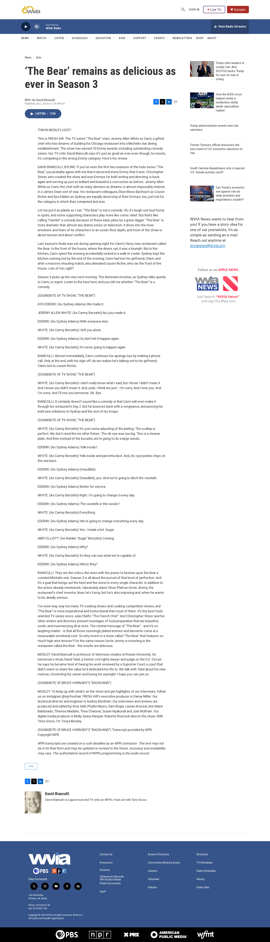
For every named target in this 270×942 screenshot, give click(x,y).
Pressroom (106, 862)
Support (139, 38)
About (212, 38)
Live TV (215, 9)
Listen (59, 38)
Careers (152, 871)
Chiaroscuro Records (112, 876)
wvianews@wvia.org (207, 245)
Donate (239, 10)
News (25, 38)
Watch (41, 38)
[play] (26, 27)
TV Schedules (205, 862)
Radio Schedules (206, 871)
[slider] (42, 26)
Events (159, 38)
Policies (152, 887)
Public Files (203, 887)
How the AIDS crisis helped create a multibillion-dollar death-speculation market (229, 102)
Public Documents (110, 883)
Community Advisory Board (164, 862)
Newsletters (182, 38)
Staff (103, 891)
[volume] (37, 27)
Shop (200, 38)
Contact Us (106, 854)
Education (103, 38)
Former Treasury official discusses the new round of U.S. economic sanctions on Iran (216, 149)
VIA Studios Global (110, 879)
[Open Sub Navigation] (31, 38)
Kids (122, 38)
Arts (38, 57)
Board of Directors (158, 854)
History (201, 879)
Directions (202, 854)
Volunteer (153, 879)
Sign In (194, 9)
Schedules (80, 38)
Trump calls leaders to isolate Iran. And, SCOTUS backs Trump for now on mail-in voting (230, 71)
